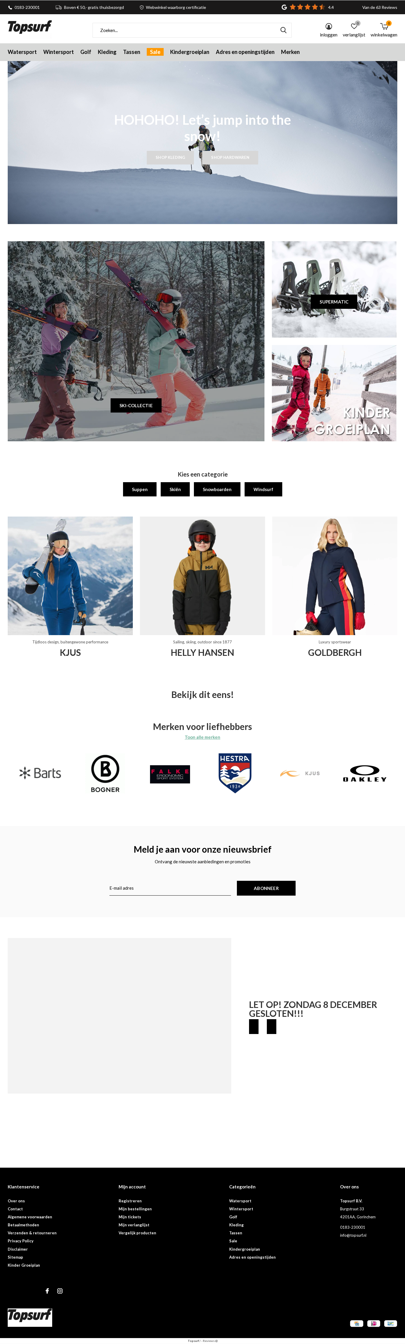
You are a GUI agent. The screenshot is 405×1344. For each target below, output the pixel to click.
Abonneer (266, 888)
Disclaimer (18, 1249)
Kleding (107, 52)
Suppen (140, 489)
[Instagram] (60, 1290)
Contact (15, 1208)
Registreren (130, 1200)
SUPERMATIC (334, 301)
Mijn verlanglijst (134, 1224)
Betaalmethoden (23, 1224)
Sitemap (15, 1257)
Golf (85, 52)
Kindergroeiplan (189, 52)
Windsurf (263, 489)
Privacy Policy (21, 1240)
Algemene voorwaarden (30, 1216)
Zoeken (283, 30)
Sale (155, 52)
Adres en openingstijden (245, 52)
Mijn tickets (130, 1216)
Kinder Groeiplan (24, 1265)
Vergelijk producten (137, 1232)
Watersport (22, 52)
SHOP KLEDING (170, 157)
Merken (290, 52)
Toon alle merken (202, 737)
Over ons (16, 1200)
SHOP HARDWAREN (230, 157)
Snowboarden (217, 489)
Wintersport (58, 52)
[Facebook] (47, 1290)
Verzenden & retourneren (32, 1232)
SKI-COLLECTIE (136, 405)
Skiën (175, 489)
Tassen (131, 52)
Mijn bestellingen (135, 1208)
